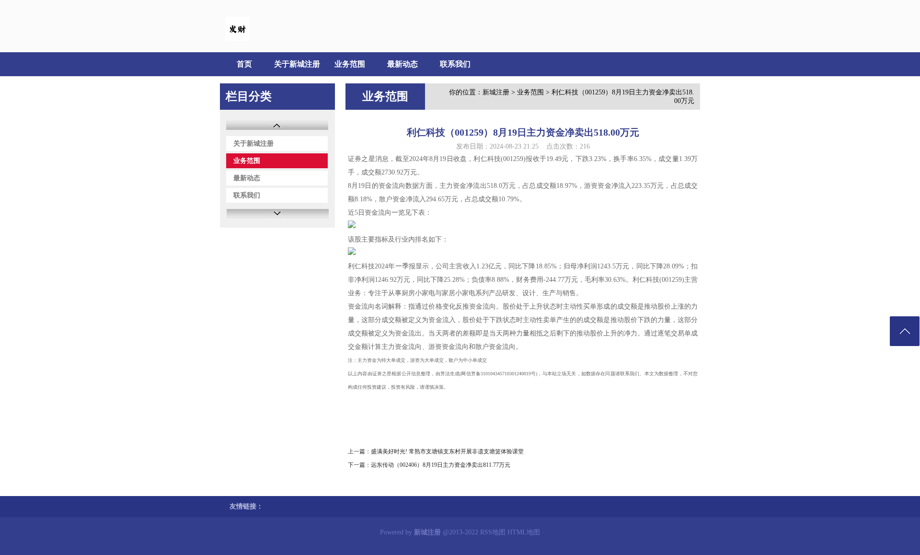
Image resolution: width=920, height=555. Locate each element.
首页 (244, 64)
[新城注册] (237, 38)
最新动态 (402, 64)
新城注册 (496, 92)
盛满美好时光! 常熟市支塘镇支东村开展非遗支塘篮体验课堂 (447, 451)
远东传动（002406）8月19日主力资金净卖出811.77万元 (440, 465)
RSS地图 (493, 532)
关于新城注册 (297, 64)
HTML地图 (523, 532)
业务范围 (349, 64)
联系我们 (455, 64)
